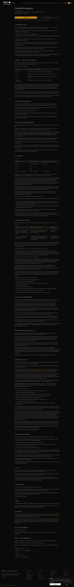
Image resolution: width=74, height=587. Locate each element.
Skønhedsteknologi (29, 577)
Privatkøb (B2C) (26, 17)
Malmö (52, 575)
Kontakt (40, 577)
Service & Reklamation (42, 578)
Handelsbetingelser (66, 574)
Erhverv (40, 575)
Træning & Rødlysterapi (29, 575)
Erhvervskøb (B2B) (48, 17)
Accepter (55, 584)
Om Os (40, 572)
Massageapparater (29, 578)
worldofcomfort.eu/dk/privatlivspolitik (52, 515)
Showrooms (40, 574)
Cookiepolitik (65, 575)
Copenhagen (53, 572)
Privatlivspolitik (65, 572)
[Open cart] (71, 3)
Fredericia (52, 574)
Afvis (67, 584)
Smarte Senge (28, 574)
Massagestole (28, 572)
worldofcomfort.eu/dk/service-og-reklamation (40, 369)
